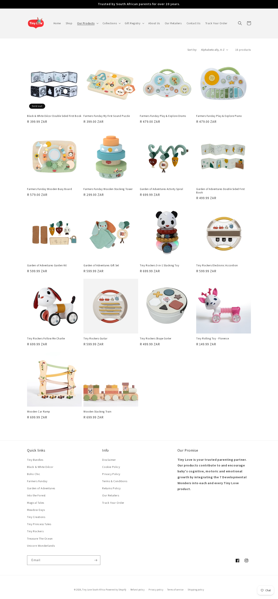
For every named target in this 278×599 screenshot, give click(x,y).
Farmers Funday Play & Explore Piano (219, 116)
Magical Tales (35, 503)
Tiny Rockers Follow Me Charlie (46, 338)
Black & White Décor (40, 467)
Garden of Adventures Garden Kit (47, 265)
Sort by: (192, 50)
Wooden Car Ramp (38, 411)
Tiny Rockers (35, 531)
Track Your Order (113, 503)
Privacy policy (156, 589)
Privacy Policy (111, 474)
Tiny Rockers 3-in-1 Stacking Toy (159, 265)
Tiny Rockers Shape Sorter (155, 338)
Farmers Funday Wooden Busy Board (49, 189)
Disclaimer (109, 460)
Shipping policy (196, 589)
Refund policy (137, 589)
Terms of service (175, 589)
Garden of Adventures (41, 488)
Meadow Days (36, 510)
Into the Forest (36, 495)
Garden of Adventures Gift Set (101, 265)
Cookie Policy (111, 467)
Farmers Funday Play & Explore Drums (163, 116)
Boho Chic (33, 474)
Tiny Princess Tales (39, 524)
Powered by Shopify (116, 589)
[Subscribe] (95, 560)
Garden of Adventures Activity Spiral (161, 189)
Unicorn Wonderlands (41, 545)
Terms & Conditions (114, 481)
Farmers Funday (37, 481)
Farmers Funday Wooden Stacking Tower (108, 189)
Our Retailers (110, 495)
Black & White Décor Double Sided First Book (54, 116)
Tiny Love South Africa (93, 589)
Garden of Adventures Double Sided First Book (220, 191)
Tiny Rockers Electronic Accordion (217, 265)
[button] (87, 23)
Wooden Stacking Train (97, 411)
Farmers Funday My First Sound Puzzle (106, 116)
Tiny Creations (36, 517)
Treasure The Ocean (40, 538)
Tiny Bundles (35, 460)
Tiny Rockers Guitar (95, 338)
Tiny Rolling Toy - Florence (212, 338)
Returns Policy (111, 488)
